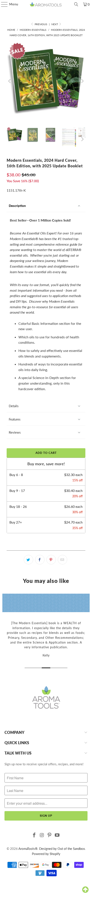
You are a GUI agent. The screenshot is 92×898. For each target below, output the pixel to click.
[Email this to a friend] (62, 559)
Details (14, 406)
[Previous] (9, 81)
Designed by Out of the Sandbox (62, 848)
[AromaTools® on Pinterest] (49, 835)
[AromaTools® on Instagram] (42, 835)
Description (17, 206)
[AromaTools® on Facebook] (34, 835)
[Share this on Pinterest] (51, 559)
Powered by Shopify (46, 854)
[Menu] (2, 4)
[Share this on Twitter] (28, 559)
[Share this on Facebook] (40, 559)
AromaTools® (27, 848)
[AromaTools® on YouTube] (57, 835)
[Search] (76, 4)
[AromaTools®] (46, 4)
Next (55, 24)
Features (15, 419)
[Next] (82, 81)
